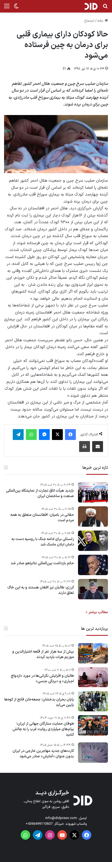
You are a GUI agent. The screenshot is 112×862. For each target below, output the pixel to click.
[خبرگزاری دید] (90, 6)
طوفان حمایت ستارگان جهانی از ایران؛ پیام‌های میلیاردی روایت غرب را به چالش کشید (43, 729)
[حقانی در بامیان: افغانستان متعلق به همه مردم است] (93, 516)
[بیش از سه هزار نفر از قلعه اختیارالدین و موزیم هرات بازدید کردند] (93, 653)
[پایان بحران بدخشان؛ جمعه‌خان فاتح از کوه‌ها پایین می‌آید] (93, 701)
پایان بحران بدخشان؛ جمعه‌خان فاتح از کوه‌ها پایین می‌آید (39, 702)
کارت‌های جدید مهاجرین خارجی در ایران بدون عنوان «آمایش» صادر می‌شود (43, 753)
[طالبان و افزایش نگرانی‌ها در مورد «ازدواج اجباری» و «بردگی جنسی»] (93, 677)
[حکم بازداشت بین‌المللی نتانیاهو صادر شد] (93, 565)
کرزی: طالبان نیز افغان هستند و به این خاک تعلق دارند (40, 590)
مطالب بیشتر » (97, 612)
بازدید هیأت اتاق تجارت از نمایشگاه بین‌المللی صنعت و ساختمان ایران (40, 493)
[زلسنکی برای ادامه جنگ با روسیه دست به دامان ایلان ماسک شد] (93, 541)
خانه (101, 21)
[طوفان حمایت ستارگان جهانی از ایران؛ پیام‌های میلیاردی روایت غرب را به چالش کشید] (93, 725)
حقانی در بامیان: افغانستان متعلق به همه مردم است (42, 517)
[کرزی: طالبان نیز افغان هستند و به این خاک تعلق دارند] (93, 589)
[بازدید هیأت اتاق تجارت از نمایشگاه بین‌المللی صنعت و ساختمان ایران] (93, 492)
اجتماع (89, 21)
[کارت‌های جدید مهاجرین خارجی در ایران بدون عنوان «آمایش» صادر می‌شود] (93, 752)
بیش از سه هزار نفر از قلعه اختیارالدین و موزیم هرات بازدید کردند (43, 654)
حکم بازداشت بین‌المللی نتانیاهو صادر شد (42, 563)
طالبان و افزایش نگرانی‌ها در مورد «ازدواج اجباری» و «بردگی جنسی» (42, 678)
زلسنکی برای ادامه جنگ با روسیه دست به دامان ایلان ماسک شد (42, 542)
